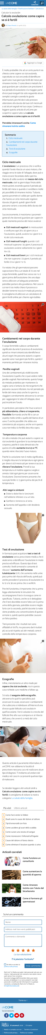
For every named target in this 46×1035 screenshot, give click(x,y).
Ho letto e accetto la (12, 966)
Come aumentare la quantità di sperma (32, 873)
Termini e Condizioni (31, 1030)
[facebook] (6, 1015)
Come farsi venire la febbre (17, 815)
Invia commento (33, 966)
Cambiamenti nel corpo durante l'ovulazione (22, 143)
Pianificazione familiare (26, 8)
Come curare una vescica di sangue (20, 832)
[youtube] (16, 1015)
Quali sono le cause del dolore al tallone (23, 819)
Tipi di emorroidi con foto (16, 823)
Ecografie (13, 152)
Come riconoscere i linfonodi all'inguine (22, 836)
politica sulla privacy (11, 966)
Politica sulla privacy (11, 1033)
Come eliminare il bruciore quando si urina (23, 844)
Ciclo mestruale (15, 138)
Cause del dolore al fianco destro (19, 840)
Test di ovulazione (17, 149)
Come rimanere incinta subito (19, 124)
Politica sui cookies (26, 1033)
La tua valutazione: (22, 954)
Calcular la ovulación (11, 13)
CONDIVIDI (34, 5)
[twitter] (11, 1015)
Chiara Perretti (11, 25)
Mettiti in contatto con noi (12, 1030)
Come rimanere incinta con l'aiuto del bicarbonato (33, 888)
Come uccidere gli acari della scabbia (21, 828)
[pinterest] (22, 1015)
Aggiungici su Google (34, 62)
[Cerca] (42, 3)
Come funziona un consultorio (32, 860)
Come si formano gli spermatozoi (32, 900)
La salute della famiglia (9, 8)
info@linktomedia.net (11, 986)
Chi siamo (29, 1025)
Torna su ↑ (23, 1000)
